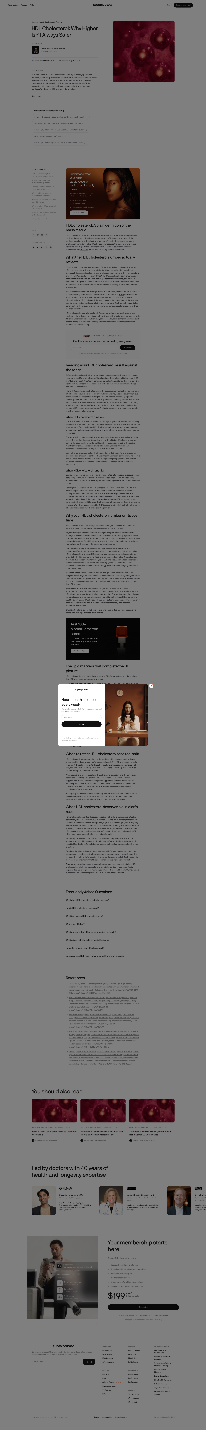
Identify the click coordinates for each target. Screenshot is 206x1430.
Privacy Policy (71, 740)
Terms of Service (93, 738)
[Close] (151, 686)
